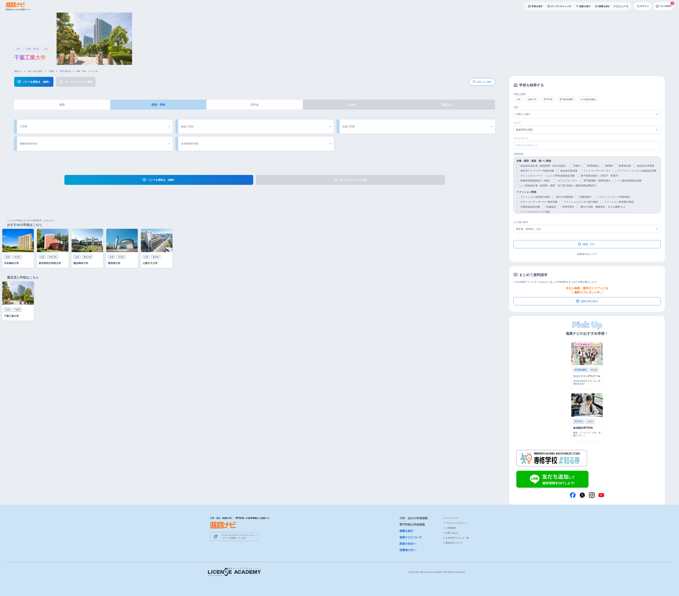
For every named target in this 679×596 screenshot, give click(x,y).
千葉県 (51, 71)
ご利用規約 (450, 528)
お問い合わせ (451, 533)
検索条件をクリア (587, 254)
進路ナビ (18, 71)
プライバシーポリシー (456, 523)
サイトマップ (451, 518)
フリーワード (520, 138)
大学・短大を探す (35, 71)
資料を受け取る (589, 301)
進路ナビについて (410, 537)
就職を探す (406, 531)
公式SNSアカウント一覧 (457, 537)
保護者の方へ (407, 550)
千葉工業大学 (65, 71)
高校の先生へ (407, 543)
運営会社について (453, 542)
